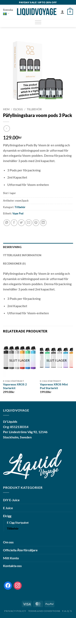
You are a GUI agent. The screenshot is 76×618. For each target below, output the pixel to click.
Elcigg (18, 109)
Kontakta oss (12, 566)
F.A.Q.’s (67, 610)
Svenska (8, 9)
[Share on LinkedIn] (43, 222)
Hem (6, 109)
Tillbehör (34, 109)
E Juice (8, 508)
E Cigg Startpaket (18, 522)
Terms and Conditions (44, 610)
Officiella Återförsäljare (20, 550)
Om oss (8, 542)
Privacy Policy (15, 610)
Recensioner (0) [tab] (14, 263)
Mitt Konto (11, 558)
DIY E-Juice (11, 500)
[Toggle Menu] (38, 23)
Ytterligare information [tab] (22, 255)
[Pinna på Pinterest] (36, 222)
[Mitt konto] (62, 11)
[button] (70, 12)
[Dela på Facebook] (14, 222)
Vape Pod (17, 213)
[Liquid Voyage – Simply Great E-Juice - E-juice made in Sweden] (36, 12)
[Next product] (6, 128)
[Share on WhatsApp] (6, 222)
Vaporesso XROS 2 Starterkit (15, 386)
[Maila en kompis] (28, 222)
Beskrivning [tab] (12, 247)
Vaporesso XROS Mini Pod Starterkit (54, 386)
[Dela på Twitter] (21, 222)
